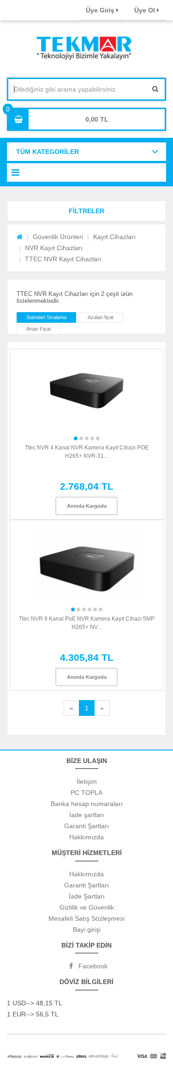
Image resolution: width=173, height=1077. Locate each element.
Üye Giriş (101, 10)
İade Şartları (87, 896)
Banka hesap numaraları (87, 803)
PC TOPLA (86, 792)
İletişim (87, 781)
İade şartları (86, 815)
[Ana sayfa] (20, 236)
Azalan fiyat (100, 317)
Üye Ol (145, 10)
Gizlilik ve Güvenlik (87, 907)
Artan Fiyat (38, 329)
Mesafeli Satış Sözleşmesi (86, 918)
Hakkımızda (86, 837)
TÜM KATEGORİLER (47, 151)
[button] (86, 211)
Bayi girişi (87, 929)
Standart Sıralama (46, 317)
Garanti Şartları (86, 826)
